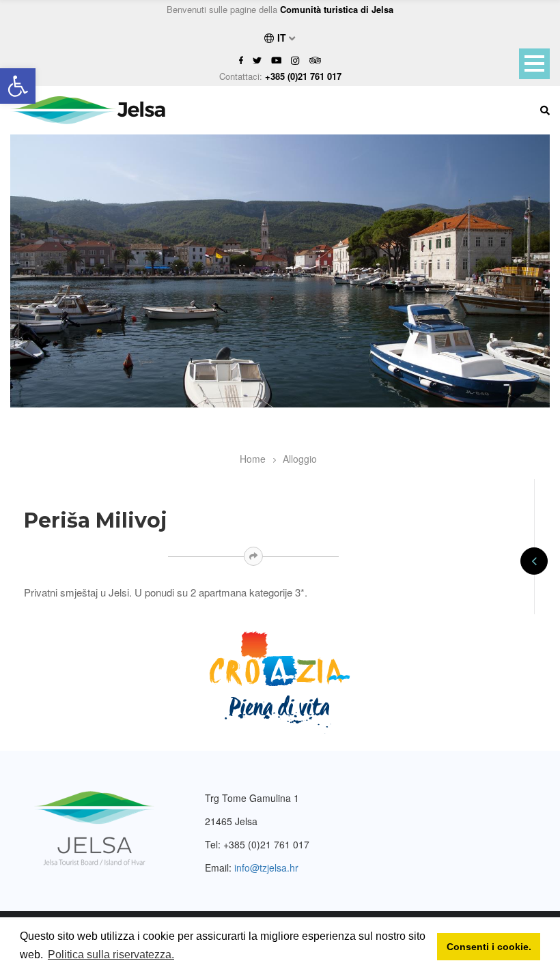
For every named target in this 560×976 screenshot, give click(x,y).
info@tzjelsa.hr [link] (266, 867)
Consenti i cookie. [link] (489, 946)
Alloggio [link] (300, 458)
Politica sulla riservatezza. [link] (111, 954)
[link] (18, 86)
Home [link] (253, 458)
